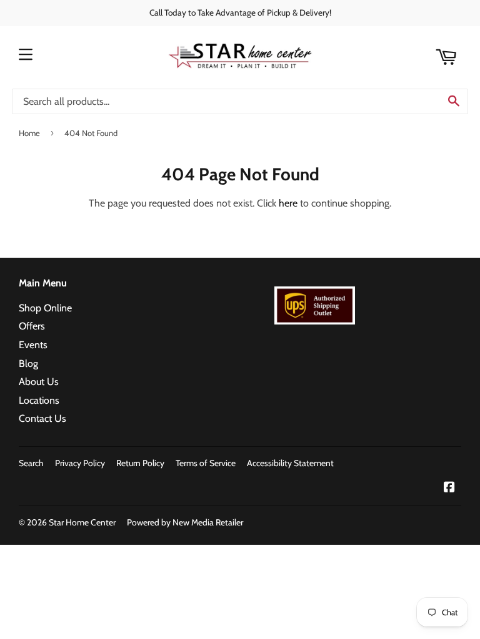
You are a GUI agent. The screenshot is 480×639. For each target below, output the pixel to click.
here (288, 203)
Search (31, 463)
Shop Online (45, 308)
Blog (28, 363)
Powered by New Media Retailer (185, 522)
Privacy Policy (80, 463)
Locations (39, 400)
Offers (32, 326)
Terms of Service (206, 463)
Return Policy (140, 463)
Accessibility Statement (290, 463)
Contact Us (42, 418)
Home (29, 133)
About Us (39, 382)
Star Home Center (82, 522)
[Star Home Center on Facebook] (449, 488)
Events (33, 345)
